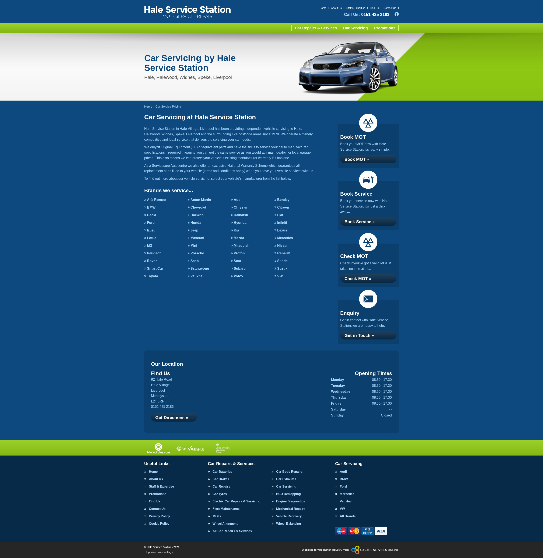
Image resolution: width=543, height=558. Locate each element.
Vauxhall (197, 276)
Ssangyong (199, 268)
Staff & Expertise (355, 8)
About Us (336, 8)
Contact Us (389, 8)
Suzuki (282, 268)
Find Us (374, 8)
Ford (151, 222)
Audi (237, 200)
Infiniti (282, 222)
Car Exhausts (286, 479)
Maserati (197, 238)
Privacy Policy (159, 516)
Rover (152, 261)
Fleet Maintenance (226, 508)
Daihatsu (241, 215)
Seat (237, 261)
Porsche (197, 253)
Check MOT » (357, 278)
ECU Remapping (288, 493)
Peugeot (154, 253)
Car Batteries (222, 471)
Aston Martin (200, 200)
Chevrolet (198, 207)
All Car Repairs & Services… (234, 531)
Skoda (282, 261)
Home (322, 8)
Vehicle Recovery (289, 516)
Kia (236, 230)
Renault (283, 253)
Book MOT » (356, 159)
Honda (195, 222)
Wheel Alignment (225, 523)
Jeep (194, 230)
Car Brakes (221, 479)
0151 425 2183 (366, 14)
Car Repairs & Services (316, 28)
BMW (151, 207)
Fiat (280, 215)
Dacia (151, 215)
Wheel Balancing (288, 523)
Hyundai (240, 222)
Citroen (283, 207)
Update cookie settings (159, 552)
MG (149, 245)
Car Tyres (220, 493)
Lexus (282, 230)
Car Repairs (221, 486)
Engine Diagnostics (290, 501)
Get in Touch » (359, 335)
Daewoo (197, 215)
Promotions (384, 28)
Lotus (151, 238)
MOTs (217, 516)
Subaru (240, 268)
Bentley (283, 200)
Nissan (282, 245)
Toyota (152, 276)
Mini (193, 245)
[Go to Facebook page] (397, 14)
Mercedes (285, 238)
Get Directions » (171, 417)
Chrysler (241, 207)
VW (280, 276)
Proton (239, 253)
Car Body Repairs (289, 471)
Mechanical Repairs (290, 508)
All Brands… (349, 516)
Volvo (238, 276)
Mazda (239, 238)
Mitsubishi (242, 245)
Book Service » (359, 221)
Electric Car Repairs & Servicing (236, 501)
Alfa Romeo (156, 200)
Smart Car (155, 268)
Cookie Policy (159, 523)
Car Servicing (355, 28)
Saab (194, 261)
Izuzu (151, 230)
